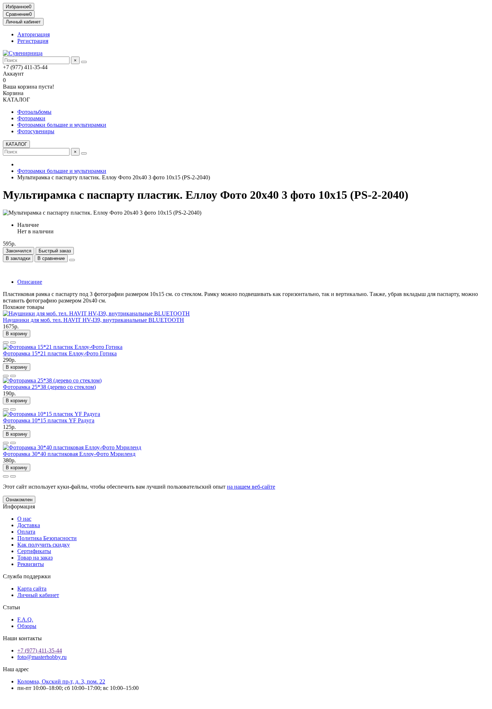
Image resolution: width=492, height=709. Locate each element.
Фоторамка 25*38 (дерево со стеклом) (49, 387)
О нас (24, 519)
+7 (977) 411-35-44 (39, 650)
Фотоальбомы (34, 112)
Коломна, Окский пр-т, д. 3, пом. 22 (61, 681)
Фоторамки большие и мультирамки (61, 125)
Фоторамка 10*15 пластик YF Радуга (48, 420)
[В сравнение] (13, 342)
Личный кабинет (38, 595)
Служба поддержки (27, 576)
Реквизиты (30, 564)
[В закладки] (6, 342)
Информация (19, 506)
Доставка (28, 525)
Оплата (26, 532)
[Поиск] (84, 62)
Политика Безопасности (47, 538)
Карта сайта (31, 588)
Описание (29, 282)
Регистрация (32, 41)
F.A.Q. (25, 619)
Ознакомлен (19, 499)
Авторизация (33, 34)
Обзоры (26, 626)
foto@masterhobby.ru (42, 657)
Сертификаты (34, 551)
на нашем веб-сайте (251, 487)
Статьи (11, 607)
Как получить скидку (43, 545)
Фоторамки (31, 118)
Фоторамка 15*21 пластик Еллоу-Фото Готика (60, 353)
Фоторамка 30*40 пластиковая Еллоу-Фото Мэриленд (69, 454)
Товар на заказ (35, 558)
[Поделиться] (72, 260)
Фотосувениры (35, 131)
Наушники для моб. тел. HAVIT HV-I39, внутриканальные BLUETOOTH (93, 320)
